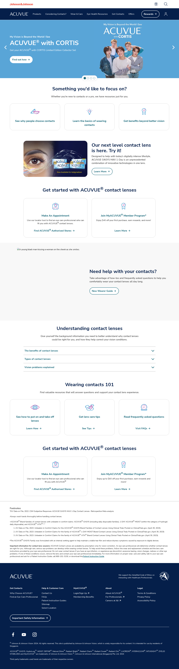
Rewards (148, 14)
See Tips (86, 428)
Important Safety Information (28, 618)
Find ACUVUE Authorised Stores (52, 230)
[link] (156, 4)
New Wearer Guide (102, 291)
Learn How (32, 428)
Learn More (100, 171)
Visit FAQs (141, 428)
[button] (165, 4)
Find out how (19, 59)
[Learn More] (55, 159)
